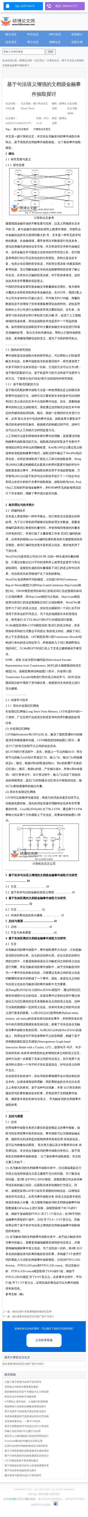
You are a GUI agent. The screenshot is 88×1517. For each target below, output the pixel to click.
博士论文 (33, 42)
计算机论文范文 (42, 129)
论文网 (12, 1499)
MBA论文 (55, 34)
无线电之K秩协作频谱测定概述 (21, 1386)
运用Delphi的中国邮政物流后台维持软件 (26, 1445)
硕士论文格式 (21, 129)
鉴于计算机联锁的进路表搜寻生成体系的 (27, 1450)
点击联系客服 (44, 1340)
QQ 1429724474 (24, 6)
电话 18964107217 (66, 6)
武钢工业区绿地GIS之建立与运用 (23, 1431)
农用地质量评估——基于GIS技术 (23, 1421)
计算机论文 (53, 60)
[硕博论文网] (17, 20)
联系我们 (55, 1494)
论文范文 (11, 42)
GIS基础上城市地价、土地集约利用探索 (26, 1401)
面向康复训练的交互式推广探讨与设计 (33, 1316)
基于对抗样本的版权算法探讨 (20, 1470)
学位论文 (33, 34)
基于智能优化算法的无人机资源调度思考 (27, 1465)
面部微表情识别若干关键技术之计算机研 (27, 1391)
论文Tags (32, 1494)
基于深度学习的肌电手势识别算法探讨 (25, 1411)
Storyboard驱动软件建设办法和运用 (23, 1440)
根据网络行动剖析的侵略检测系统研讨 (25, 1406)
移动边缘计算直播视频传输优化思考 (32, 1311)
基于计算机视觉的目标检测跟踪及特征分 (27, 1455)
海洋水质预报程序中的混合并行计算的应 (27, 1426)
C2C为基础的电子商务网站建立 (21, 1460)
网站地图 (44, 1494)
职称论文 (55, 42)
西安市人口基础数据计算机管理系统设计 (27, 1436)
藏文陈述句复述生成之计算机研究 (23, 1475)
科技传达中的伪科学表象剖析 (20, 1396)
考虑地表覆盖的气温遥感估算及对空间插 (27, 1416)
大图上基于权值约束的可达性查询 (23, 1381)
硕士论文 (11, 34)
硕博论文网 (25, 60)
